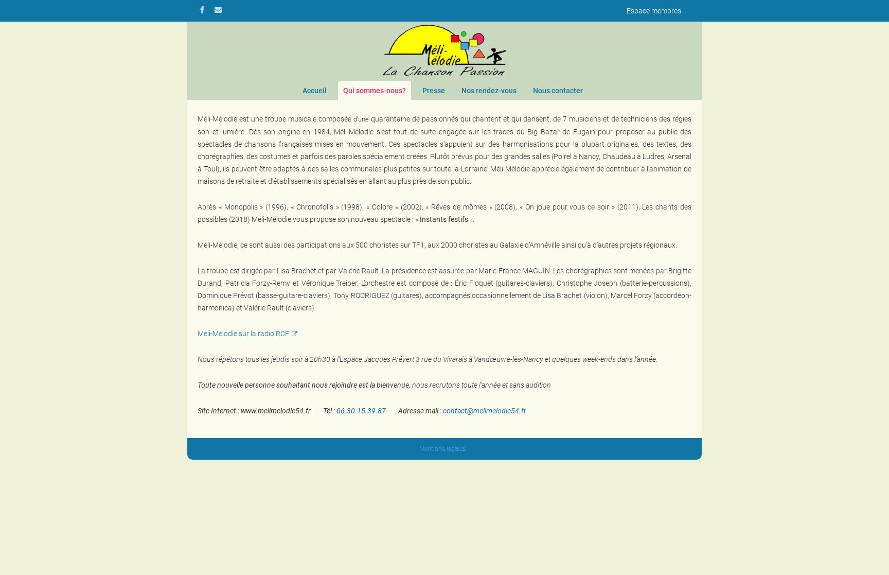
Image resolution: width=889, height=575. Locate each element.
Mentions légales (442, 448)
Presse (433, 90)
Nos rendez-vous (489, 90)
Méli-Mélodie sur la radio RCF (243, 333)
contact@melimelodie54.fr (484, 411)
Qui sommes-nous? (374, 90)
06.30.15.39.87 (361, 411)
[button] (866, 552)
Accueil (315, 90)
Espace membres (654, 11)
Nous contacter (558, 90)
